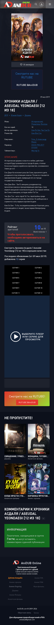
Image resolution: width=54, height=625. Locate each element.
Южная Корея (16, 115)
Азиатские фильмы (15, 599)
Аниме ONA (38, 582)
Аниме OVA (39, 578)
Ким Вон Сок (36, 133)
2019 (6, 115)
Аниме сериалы (15, 582)
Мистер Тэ (35, 151)
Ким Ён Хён (35, 130)
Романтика (35, 124)
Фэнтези (44, 124)
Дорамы (28, 115)
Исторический (37, 121)
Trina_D (34, 139)
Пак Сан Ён (45, 130)
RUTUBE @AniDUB (27, 84)
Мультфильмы (38, 586)
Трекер (36, 613)
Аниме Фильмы (15, 595)
